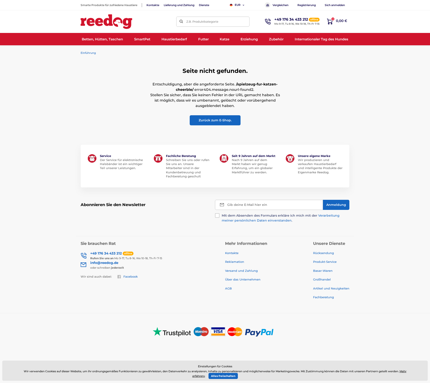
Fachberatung (323, 297)
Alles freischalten (223, 376)
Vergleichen (280, 5)
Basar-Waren (323, 270)
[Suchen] (181, 22)
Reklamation (234, 261)
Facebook (130, 276)
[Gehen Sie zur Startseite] (106, 21)
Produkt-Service (325, 261)
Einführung (88, 52)
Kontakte (152, 5)
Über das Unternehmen (242, 279)
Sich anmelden (335, 5)
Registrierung (306, 5)
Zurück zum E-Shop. (215, 120)
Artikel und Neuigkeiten (331, 288)
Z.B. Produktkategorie (202, 21)
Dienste (204, 5)
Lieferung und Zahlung (179, 5)
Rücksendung (323, 253)
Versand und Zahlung (241, 270)
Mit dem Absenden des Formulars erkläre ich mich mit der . (281, 217)
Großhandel (322, 279)
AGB (228, 288)
